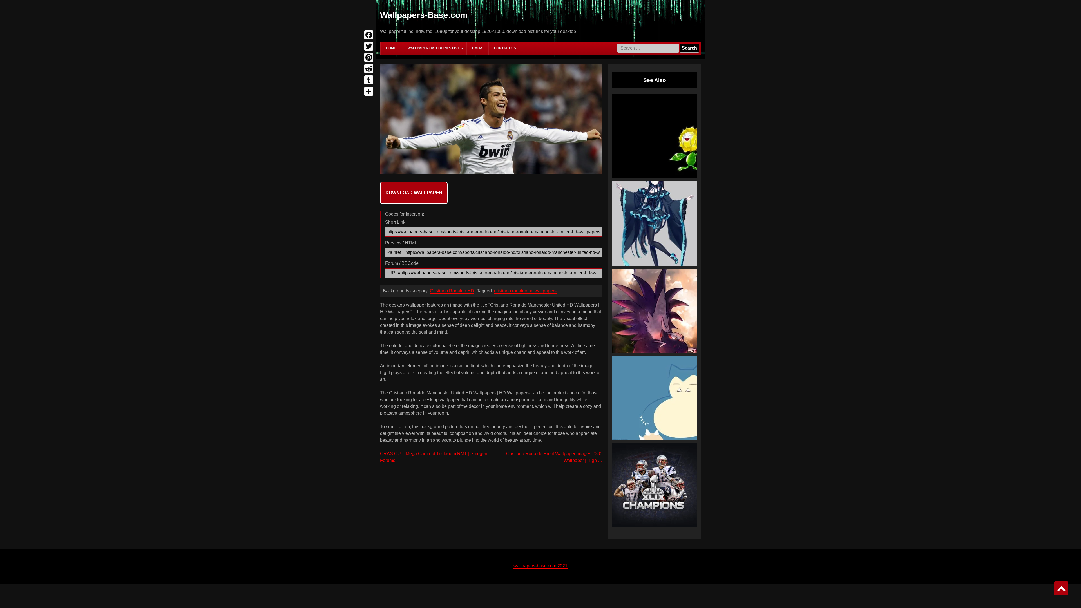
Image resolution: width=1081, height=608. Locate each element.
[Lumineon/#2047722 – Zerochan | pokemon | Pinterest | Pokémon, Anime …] (654, 223)
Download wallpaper (414, 192)
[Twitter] (368, 46)
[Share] (368, 91)
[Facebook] (368, 35)
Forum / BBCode (402, 263)
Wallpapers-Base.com (424, 15)
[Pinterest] (368, 57)
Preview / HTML (401, 242)
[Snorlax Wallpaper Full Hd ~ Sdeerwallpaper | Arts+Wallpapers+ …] (654, 398)
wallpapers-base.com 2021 (540, 566)
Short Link (395, 222)
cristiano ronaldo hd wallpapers (525, 291)
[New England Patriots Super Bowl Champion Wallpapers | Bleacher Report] (654, 485)
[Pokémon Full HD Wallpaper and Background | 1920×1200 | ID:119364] (654, 136)
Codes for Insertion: (404, 214)
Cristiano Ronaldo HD (452, 291)
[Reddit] (368, 68)
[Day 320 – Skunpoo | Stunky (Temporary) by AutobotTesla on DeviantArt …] (654, 311)
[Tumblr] (368, 80)
